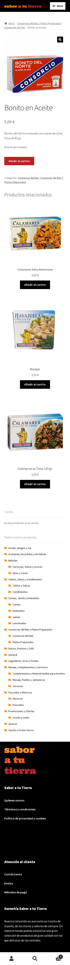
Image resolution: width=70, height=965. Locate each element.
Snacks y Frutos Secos (21, 730)
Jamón (16, 617)
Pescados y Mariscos (20, 692)
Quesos (12, 724)
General (12, 654)
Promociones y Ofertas (21, 711)
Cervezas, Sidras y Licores (27, 566)
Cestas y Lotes (21, 717)
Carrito (54, 955)
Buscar (35, 958)
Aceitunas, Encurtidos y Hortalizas (27, 554)
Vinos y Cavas (20, 573)
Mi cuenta (11, 958)
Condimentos (20, 592)
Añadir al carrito (19, 161)
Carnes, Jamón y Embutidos (23, 598)
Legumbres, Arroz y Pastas (23, 661)
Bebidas (13, 560)
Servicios (18, 686)
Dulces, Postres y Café (21, 648)
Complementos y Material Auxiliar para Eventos (39, 673)
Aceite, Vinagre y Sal (19, 548)
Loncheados (19, 623)
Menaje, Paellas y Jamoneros (29, 680)
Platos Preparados (23, 642)
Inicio (11, 23)
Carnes (17, 604)
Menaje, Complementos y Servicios (28, 667)
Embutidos (19, 610)
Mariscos (18, 698)
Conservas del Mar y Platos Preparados (39, 23)
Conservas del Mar (14, 27)
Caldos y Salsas (21, 585)
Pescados (18, 705)
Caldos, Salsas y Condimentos (25, 579)
